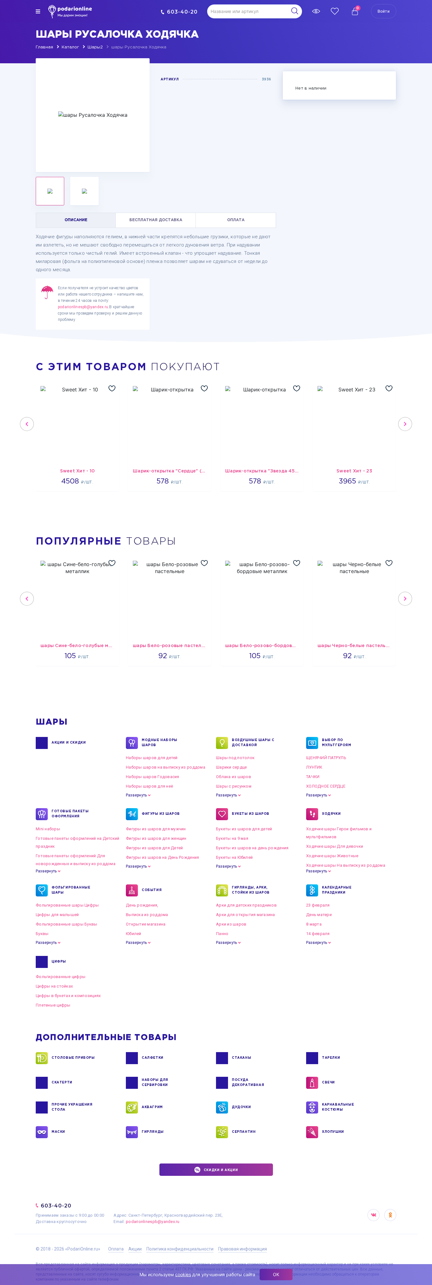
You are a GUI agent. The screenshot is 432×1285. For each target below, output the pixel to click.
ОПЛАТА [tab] (235, 220)
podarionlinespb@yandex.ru (83, 307)
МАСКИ (58, 1132)
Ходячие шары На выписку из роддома (345, 865)
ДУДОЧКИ (241, 1107)
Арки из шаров (231, 924)
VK (373, 1215)
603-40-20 (182, 12)
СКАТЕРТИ (62, 1082)
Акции (135, 1248)
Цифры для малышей (57, 914)
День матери (319, 914)
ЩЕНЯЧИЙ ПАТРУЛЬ (326, 757)
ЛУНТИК (314, 767)
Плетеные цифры (53, 1005)
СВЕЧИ (328, 1082)
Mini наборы (48, 829)
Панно (222, 933)
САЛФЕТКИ (153, 1058)
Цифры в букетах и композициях (68, 995)
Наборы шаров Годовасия (152, 776)
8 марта (314, 924)
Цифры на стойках (54, 986)
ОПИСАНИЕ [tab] (76, 220)
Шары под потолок (235, 757)
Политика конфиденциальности (179, 1248)
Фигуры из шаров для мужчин (156, 829)
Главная (44, 47)
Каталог (70, 47)
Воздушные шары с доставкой (253, 743)
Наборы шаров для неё (149, 786)
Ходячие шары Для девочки (334, 846)
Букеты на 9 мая (232, 838)
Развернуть (136, 795)
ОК (276, 1274)
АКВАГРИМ (152, 1107)
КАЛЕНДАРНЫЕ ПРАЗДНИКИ (337, 890)
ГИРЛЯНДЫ (153, 1132)
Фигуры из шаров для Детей (154, 847)
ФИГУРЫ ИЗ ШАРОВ (161, 814)
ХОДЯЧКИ (331, 814)
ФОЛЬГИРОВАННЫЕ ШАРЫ (71, 890)
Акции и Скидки (69, 742)
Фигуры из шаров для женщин (156, 838)
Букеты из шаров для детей (244, 829)
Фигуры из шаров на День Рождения (162, 857)
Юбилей (133, 933)
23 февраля (318, 905)
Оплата (116, 1248)
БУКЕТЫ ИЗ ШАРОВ (250, 814)
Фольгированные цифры (60, 976)
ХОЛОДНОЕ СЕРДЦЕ (325, 786)
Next (405, 424)
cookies (183, 1274)
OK (390, 1215)
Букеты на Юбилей (234, 857)
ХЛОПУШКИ (333, 1132)
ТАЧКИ (312, 776)
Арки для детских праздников (246, 905)
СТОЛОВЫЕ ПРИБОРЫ (73, 1058)
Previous (27, 424)
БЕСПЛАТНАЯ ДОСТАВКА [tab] (155, 220)
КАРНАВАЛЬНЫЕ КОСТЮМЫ (338, 1107)
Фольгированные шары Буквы (66, 924)
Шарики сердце (231, 767)
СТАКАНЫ (241, 1058)
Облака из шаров (233, 776)
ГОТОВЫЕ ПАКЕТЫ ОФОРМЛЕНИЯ (70, 814)
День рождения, (142, 905)
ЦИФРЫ (59, 961)
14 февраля (318, 933)
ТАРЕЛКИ (331, 1058)
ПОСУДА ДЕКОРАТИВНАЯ (248, 1083)
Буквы (42, 933)
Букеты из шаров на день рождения (252, 847)
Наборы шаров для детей (152, 757)
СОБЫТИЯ (152, 890)
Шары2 (95, 47)
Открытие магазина (145, 924)
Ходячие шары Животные (332, 855)
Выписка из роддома (147, 914)
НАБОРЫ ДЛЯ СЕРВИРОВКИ (155, 1083)
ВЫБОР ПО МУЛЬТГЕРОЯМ (336, 743)
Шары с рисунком (233, 786)
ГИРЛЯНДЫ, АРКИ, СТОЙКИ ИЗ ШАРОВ (251, 890)
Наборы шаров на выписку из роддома (165, 767)
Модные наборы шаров (159, 743)
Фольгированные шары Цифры (67, 905)
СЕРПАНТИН (244, 1132)
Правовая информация (242, 1248)
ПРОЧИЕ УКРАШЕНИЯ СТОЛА (72, 1107)
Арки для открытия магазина (245, 914)
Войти (384, 11)
